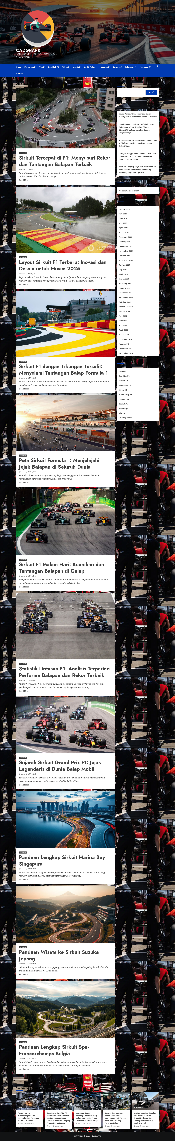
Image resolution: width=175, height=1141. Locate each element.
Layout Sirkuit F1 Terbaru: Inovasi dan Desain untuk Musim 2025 (63, 265)
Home (18, 67)
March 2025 (124, 279)
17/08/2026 (116, 1126)
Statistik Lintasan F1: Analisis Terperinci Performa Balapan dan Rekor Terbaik (65, 672)
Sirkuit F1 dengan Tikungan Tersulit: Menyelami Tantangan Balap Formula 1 (63, 370)
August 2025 (124, 265)
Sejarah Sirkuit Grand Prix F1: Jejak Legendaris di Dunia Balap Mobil (60, 766)
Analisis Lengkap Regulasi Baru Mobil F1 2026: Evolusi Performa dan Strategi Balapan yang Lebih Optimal (137, 169)
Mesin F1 (77, 67)
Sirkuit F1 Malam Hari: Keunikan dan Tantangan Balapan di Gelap (61, 568)
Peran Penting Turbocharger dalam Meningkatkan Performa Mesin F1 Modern (138, 115)
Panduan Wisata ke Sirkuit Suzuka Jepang (59, 955)
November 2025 (126, 251)
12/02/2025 (32, 1058)
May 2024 (123, 325)
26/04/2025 (32, 274)
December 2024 (125, 293)
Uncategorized (125, 418)
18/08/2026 (88, 1124)
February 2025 (125, 283)
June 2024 (123, 321)
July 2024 (123, 316)
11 (85, 1080)
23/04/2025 (32, 576)
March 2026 (124, 232)
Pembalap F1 (145, 67)
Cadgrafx (28, 50)
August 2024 (124, 311)
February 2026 (125, 237)
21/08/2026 (30, 1124)
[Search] (157, 67)
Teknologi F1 (131, 67)
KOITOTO (96, 1136)
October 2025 (124, 255)
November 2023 (126, 353)
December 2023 (125, 348)
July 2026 (123, 214)
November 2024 (126, 297)
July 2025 (123, 269)
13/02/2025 (32, 964)
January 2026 (124, 242)
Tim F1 (42, 67)
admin (23, 169)
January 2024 (124, 344)
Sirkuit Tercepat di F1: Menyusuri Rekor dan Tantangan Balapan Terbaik (64, 161)
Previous (43, 1080)
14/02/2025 (32, 869)
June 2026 (123, 218)
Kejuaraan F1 (30, 67)
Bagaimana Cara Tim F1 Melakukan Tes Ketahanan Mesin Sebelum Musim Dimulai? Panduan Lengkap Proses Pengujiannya (136, 128)
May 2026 (123, 223)
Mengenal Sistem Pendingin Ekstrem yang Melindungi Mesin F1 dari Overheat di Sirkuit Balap (138, 143)
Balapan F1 (105, 67)
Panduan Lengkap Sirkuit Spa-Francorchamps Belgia (54, 1050)
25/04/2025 (32, 378)
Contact (19, 73)
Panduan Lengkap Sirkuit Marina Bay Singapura (62, 860)
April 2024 (123, 330)
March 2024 (124, 334)
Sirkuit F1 (66, 67)
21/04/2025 (32, 774)
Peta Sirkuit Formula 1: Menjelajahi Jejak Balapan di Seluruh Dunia (59, 463)
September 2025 (126, 260)
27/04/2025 (32, 169)
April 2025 (123, 274)
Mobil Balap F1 (91, 67)
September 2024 (126, 307)
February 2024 (125, 339)
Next (89, 1080)
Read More (24, 180)
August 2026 (124, 209)
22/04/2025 (32, 680)
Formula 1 (117, 67)
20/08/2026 (59, 1126)
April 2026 (123, 228)
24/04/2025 (32, 472)
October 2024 (124, 302)
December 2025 (125, 246)
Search (121, 83)
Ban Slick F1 (53, 67)
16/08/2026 (145, 1126)
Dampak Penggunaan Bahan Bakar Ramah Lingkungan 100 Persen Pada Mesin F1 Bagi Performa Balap (137, 156)
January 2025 (124, 288)
